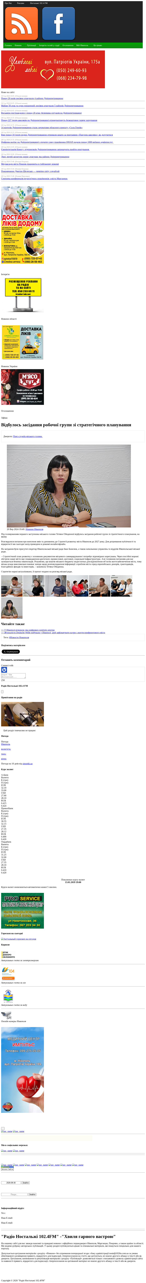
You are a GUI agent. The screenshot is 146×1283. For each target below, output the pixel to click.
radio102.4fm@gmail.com (13, 1225)
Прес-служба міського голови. (27, 436)
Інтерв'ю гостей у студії (49, 45)
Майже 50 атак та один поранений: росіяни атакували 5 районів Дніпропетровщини (42, 105)
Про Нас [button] (8, 3)
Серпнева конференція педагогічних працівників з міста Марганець (34, 178)
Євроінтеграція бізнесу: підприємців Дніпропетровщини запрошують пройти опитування (45, 149)
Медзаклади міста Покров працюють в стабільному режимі (30, 164)
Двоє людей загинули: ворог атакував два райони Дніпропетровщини (35, 156)
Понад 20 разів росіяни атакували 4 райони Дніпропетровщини (32, 98)
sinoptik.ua (28, 763)
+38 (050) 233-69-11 (15, 1213)
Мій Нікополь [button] (82, 45)
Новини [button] (18, 45)
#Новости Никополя (19, 637)
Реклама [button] (20, 3)
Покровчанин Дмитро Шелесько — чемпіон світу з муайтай (30, 171)
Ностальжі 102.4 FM (38, 3)
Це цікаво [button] (98, 45)
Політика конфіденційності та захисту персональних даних (30, 1271)
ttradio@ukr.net (20, 1218)
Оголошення (67, 45)
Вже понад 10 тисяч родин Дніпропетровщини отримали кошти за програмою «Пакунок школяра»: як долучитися (57, 135)
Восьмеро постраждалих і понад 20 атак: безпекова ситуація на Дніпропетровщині (41, 113)
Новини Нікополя (34, 529)
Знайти (26, 1183)
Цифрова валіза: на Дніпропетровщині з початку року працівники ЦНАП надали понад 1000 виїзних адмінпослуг (57, 142)
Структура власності (11, 1275)
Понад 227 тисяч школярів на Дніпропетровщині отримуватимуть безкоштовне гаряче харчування (49, 120)
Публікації (31, 45)
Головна (8, 45)
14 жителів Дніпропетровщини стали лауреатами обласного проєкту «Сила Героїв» (42, 127)
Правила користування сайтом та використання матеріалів (29, 1266)
